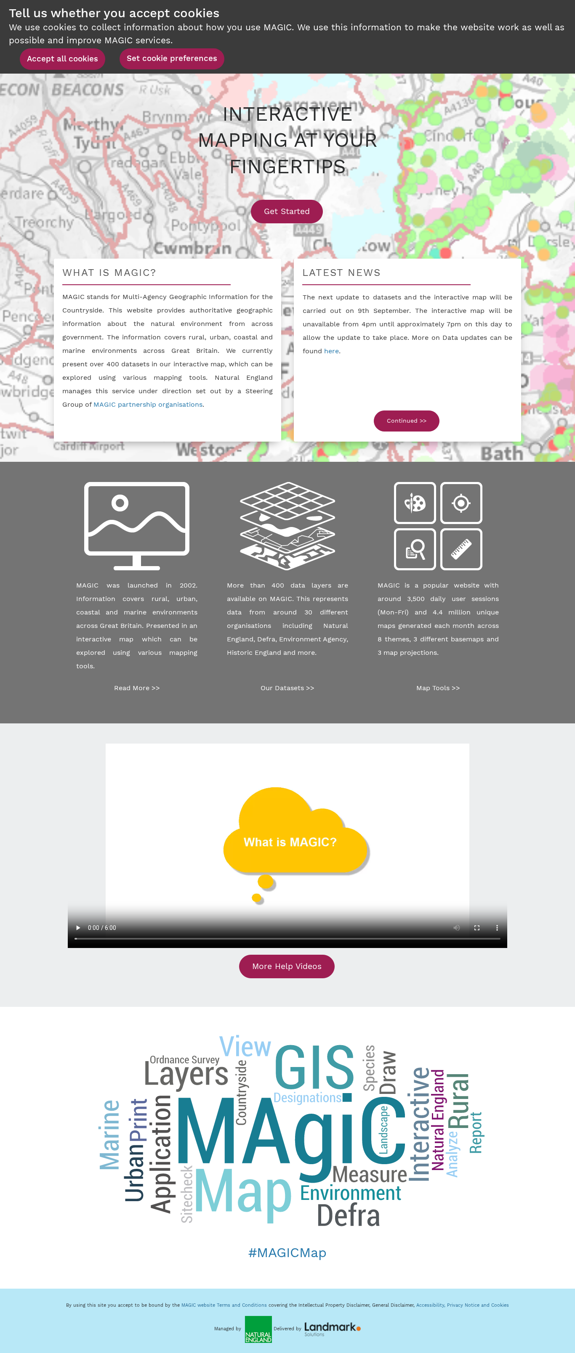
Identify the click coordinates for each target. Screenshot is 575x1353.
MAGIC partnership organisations (147, 404)
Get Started (293, 211)
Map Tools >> (438, 688)
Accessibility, (431, 1305)
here (331, 351)
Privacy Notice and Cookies (478, 1305)
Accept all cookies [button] (62, 59)
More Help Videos (287, 966)
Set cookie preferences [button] (172, 58)
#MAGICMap (287, 1252)
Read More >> (137, 688)
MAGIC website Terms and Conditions (224, 1305)
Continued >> (406, 420)
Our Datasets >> (287, 688)
